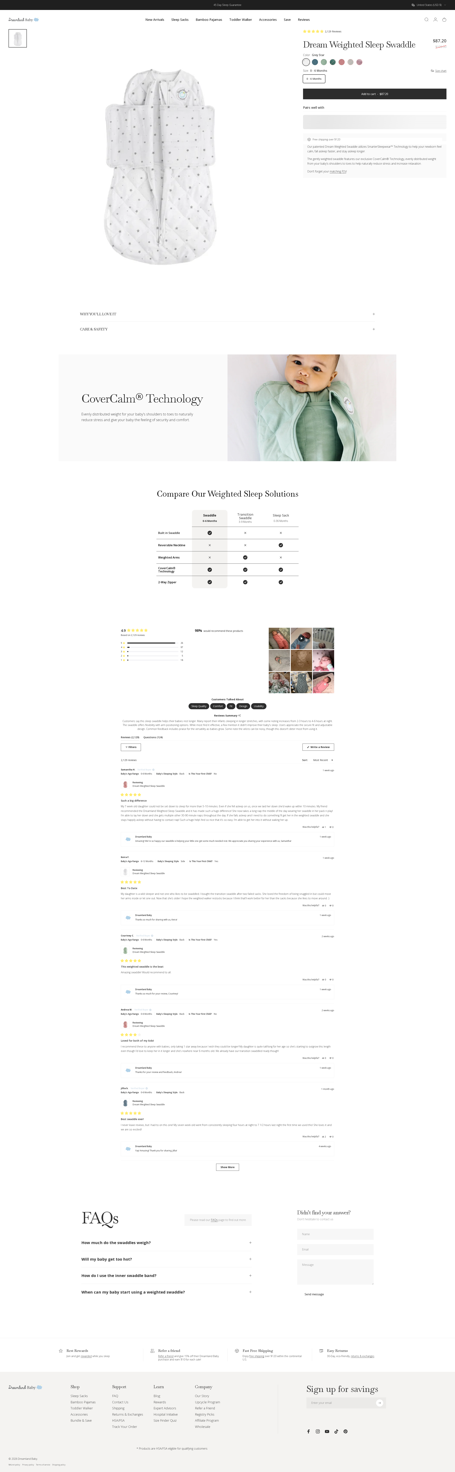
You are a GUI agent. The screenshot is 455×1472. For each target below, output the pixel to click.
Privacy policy (28, 1464)
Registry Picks (204, 1414)
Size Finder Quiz (165, 1420)
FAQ (115, 1396)
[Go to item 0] (18, 38)
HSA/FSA (118, 1420)
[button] (322, 31)
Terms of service (43, 1464)
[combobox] (429, 5)
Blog (157, 1396)
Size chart (440, 70)
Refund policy (14, 1464)
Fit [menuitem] (231, 706)
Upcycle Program (207, 1402)
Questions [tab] (153, 738)
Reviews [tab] (130, 738)
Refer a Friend (205, 1408)
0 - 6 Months (314, 78)
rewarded (86, 1356)
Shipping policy (58, 1464)
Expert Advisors (165, 1408)
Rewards (160, 1402)
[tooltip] (239, 715)
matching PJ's (338, 171)
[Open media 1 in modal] (158, 158)
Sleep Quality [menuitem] (198, 706)
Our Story (202, 1396)
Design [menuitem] (243, 706)
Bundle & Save (81, 1420)
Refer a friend (165, 1356)
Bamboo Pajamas (83, 1402)
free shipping (256, 1356)
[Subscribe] (379, 1403)
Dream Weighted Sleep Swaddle (149, 786)
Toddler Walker (82, 1408)
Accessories (79, 1414)
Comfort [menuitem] (218, 706)
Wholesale (202, 1427)
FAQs (214, 1220)
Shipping (118, 1408)
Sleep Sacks (79, 1396)
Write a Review (322, 748)
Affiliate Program (207, 1420)
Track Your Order (124, 1427)
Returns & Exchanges (127, 1414)
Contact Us (120, 1402)
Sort (305, 760)
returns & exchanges (362, 1356)
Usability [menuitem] (259, 706)
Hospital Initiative (166, 1414)
